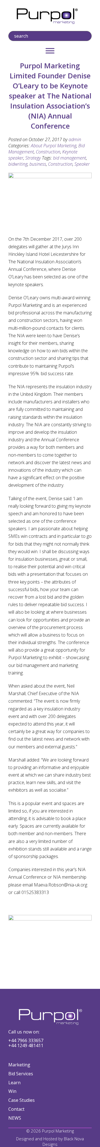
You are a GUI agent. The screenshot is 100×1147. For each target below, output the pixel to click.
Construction (48, 152)
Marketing (19, 1065)
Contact (16, 1109)
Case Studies (21, 1100)
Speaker (82, 164)
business (37, 164)
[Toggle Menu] (50, 50)
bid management (69, 158)
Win (12, 1091)
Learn (14, 1082)
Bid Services (20, 1074)
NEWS (14, 1118)
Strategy (33, 158)
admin (75, 139)
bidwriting (18, 164)
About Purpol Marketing (53, 146)
